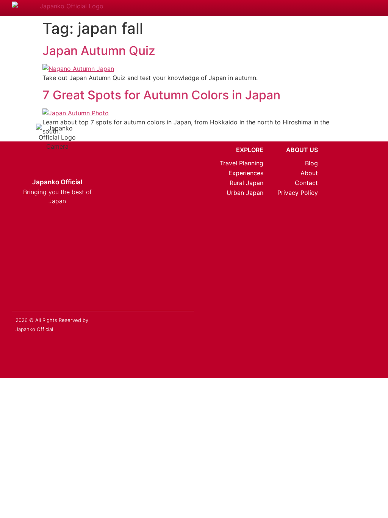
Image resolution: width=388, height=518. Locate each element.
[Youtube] (78, 260)
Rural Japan (246, 183)
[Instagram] (24, 260)
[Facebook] (37, 260)
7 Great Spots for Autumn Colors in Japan (161, 95)
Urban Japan (245, 192)
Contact (306, 183)
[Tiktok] (92, 260)
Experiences (245, 173)
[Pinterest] (65, 260)
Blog (311, 163)
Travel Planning (241, 163)
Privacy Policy (297, 192)
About (309, 173)
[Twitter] (51, 260)
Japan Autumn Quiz (98, 50)
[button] (353, 8)
